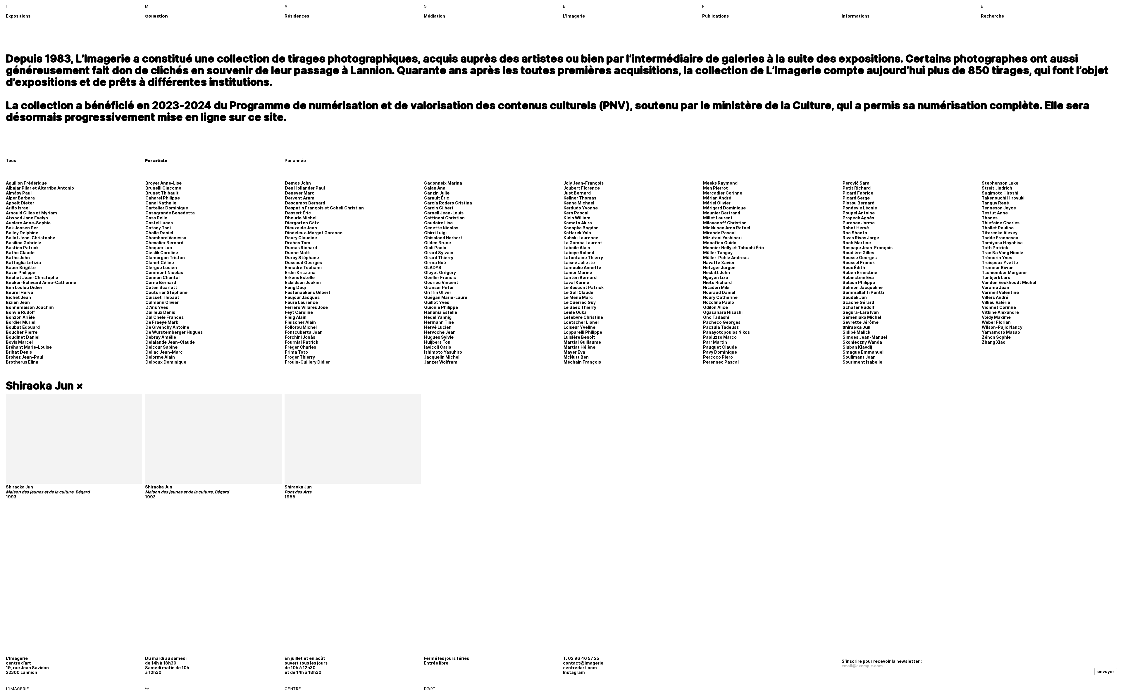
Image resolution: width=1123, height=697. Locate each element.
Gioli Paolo (435, 247)
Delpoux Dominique (165, 361)
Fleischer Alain (300, 322)
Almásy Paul (19, 192)
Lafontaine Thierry (583, 257)
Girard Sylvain (438, 252)
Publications (715, 15)
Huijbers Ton (437, 342)
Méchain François (582, 361)
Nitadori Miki (716, 287)
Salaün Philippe (859, 282)
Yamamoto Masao (1001, 332)
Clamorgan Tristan (165, 257)
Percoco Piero (718, 356)
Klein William (577, 217)
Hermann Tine (439, 322)
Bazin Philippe (20, 272)
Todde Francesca (1000, 237)
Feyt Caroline (299, 312)
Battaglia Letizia (23, 262)
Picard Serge (856, 197)
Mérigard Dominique (724, 207)
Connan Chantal (162, 277)
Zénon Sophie (996, 337)
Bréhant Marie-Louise (29, 347)
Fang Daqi (295, 287)
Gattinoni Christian (444, 217)
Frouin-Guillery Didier (307, 361)
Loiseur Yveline (579, 327)
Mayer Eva (574, 352)
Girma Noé (435, 262)
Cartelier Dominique (166, 207)
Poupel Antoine (859, 212)
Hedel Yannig (438, 317)
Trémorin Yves (997, 257)
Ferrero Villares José (306, 307)
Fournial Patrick (301, 342)
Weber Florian (996, 322)
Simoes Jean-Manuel (865, 337)
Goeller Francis (440, 277)
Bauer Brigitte (21, 267)
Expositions (18, 15)
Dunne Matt (297, 252)
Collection (156, 15)
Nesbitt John (716, 272)
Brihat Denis (19, 352)
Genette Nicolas (441, 227)
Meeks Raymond (720, 182)
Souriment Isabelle (862, 361)
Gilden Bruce (437, 242)
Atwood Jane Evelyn (27, 217)
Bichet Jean (18, 297)
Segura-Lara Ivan (861, 312)
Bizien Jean (18, 302)
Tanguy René (995, 202)
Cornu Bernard (160, 282)
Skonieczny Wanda (862, 342)
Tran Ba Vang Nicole (1002, 252)
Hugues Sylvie (439, 337)
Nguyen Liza (715, 277)
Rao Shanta (855, 232)
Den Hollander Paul (305, 187)
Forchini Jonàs (300, 337)
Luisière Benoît (579, 337)
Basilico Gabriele (23, 242)
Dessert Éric (298, 212)
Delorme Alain (160, 356)
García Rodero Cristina (448, 202)
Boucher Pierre (21, 332)
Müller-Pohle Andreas (726, 257)
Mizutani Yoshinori (722, 237)
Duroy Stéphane (302, 257)
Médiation (434, 15)
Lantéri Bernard (580, 277)
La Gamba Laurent (583, 242)
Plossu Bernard (858, 202)
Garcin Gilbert (439, 207)
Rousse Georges (860, 257)
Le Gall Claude (578, 292)
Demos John (298, 182)
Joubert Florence (582, 187)
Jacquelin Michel (441, 356)
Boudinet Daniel (22, 337)
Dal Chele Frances (164, 317)
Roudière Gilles (858, 252)
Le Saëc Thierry (580, 307)
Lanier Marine (578, 272)
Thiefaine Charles (1000, 222)
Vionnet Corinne (999, 307)
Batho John (18, 257)
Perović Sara (856, 182)
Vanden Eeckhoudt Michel (1009, 282)
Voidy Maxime (996, 317)
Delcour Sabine (161, 347)
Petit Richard (857, 187)
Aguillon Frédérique (26, 182)
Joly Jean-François (584, 182)
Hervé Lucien (438, 327)
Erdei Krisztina (300, 272)
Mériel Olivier (717, 202)
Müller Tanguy (718, 252)
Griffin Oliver (437, 292)
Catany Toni (158, 227)
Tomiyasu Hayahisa (1002, 242)
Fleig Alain (295, 317)
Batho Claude (20, 252)
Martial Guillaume (582, 342)
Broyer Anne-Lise (163, 182)
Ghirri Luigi (435, 232)
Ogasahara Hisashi (723, 312)
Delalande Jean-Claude (170, 342)
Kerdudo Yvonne (581, 207)
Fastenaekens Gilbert (307, 292)
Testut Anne (995, 212)
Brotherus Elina (22, 361)
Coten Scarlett (161, 287)
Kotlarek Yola (577, 232)
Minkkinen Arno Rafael (726, 227)
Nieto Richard (717, 282)
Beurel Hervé (19, 292)
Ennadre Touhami (303, 267)
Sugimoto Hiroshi (1000, 192)
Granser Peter (439, 287)
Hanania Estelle (440, 312)
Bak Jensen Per (22, 227)
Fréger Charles (300, 347)
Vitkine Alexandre (1000, 312)
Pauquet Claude (720, 347)
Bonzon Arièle (20, 317)
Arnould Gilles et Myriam (31, 212)
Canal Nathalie (160, 202)
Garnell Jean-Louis (444, 212)
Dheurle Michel (300, 217)
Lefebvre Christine (583, 317)
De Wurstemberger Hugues (174, 332)
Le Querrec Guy (580, 302)
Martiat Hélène (579, 347)
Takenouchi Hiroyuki (1003, 197)
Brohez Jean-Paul (24, 356)
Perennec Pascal (721, 361)
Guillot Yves (436, 302)
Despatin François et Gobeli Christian (324, 207)
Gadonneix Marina (443, 182)
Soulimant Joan (859, 356)
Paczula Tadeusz (721, 327)
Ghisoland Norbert (443, 237)
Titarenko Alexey (999, 232)
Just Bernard (577, 192)
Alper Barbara (20, 197)
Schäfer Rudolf (859, 307)
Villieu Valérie (996, 302)
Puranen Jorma (859, 222)
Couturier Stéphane (166, 292)
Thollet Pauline (998, 227)
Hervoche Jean (440, 332)
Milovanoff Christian (725, 222)
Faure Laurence (301, 302)
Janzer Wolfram (440, 361)
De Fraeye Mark (161, 322)
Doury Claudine (301, 237)
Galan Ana (434, 187)
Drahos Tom (297, 242)
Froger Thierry (300, 356)
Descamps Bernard (305, 202)
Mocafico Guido (719, 242)
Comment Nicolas (164, 272)
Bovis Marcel (19, 342)
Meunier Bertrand (721, 212)
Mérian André (717, 197)
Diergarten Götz (302, 222)
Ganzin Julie (436, 192)
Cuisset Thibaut (162, 297)
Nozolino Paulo (718, 302)
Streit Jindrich (997, 187)
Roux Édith (854, 267)
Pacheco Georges (721, 322)
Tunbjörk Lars (996, 277)
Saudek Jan (855, 297)
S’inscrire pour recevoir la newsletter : (882, 661)
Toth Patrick (995, 247)
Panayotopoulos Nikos (726, 332)
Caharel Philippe (162, 197)
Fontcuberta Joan (304, 332)
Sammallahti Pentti (863, 292)
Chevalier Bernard (164, 242)
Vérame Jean (995, 287)
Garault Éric (436, 197)
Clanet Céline (159, 262)
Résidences (297, 15)
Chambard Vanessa (165, 237)
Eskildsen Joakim (303, 282)
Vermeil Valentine (1000, 292)
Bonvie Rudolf (20, 312)
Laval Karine (576, 282)
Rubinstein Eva (858, 277)
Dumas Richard (301, 247)
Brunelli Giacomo (163, 187)
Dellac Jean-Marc (164, 352)
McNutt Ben (576, 356)
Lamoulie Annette (582, 267)
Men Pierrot (715, 187)
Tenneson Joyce (999, 207)
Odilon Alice (715, 307)
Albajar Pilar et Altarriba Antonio (40, 187)
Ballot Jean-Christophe (30, 237)
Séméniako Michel (862, 317)
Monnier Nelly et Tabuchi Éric (733, 247)
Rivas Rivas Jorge (861, 237)
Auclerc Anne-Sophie (28, 222)
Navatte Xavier (719, 262)
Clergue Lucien (161, 267)
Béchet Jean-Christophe (32, 277)
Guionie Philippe (441, 307)
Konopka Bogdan (581, 227)
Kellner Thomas (580, 197)
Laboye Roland (579, 252)
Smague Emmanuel (863, 352)
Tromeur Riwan (998, 267)
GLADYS (432, 267)
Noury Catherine (720, 297)
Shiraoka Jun (856, 327)
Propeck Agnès (858, 217)
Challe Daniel (159, 232)
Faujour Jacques (302, 297)
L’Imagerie (574, 15)
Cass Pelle (156, 217)
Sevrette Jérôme (861, 322)
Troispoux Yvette (1000, 262)
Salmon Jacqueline (863, 287)
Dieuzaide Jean (301, 227)
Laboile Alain (577, 247)
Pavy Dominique (720, 352)
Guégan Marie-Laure (445, 297)
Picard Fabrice (858, 192)
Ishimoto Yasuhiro (443, 352)
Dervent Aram (299, 197)
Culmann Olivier (162, 302)
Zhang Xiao (993, 342)
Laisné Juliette (579, 262)
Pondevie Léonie (860, 207)
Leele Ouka (575, 312)
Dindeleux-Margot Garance (313, 232)
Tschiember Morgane (1004, 272)
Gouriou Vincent (441, 282)
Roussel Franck (859, 262)
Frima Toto (296, 352)
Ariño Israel (18, 207)
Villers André (995, 297)
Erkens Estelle (300, 277)
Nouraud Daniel (719, 292)
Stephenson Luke (1000, 182)
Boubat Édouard (23, 327)
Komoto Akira (578, 222)
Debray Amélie (160, 337)
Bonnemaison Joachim (30, 307)
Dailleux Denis (160, 312)
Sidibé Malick (856, 332)
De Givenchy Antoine (167, 327)
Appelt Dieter (20, 202)
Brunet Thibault (162, 192)
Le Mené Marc (578, 297)
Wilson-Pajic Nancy (1002, 327)
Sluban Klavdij (857, 347)
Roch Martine (857, 242)
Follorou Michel (301, 327)
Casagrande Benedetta (170, 212)
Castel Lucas (159, 222)
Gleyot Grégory (440, 272)
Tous (11, 160)
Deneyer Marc (299, 192)
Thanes (990, 217)
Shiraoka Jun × (44, 385)
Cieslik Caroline (161, 252)
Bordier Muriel (20, 322)
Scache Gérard (858, 302)
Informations (855, 15)
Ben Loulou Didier (24, 287)
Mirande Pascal (719, 232)
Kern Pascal (576, 212)
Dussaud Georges (303, 262)
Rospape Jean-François (868, 247)
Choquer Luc (158, 247)
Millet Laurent (718, 217)
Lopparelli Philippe (583, 332)
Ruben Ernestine (860, 272)
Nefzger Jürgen (719, 267)
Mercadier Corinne (722, 192)
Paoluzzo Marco (720, 337)
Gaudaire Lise (438, 222)
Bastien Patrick (22, 247)
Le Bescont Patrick (584, 287)
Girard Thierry (438, 257)
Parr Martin (715, 342)
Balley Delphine (22, 232)
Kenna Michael (579, 202)
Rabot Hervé (856, 227)
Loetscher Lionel (581, 322)
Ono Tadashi (716, 317)
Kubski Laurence (581, 237)
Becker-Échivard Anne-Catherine (41, 282)
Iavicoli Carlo (437, 347)
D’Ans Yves (156, 307)
